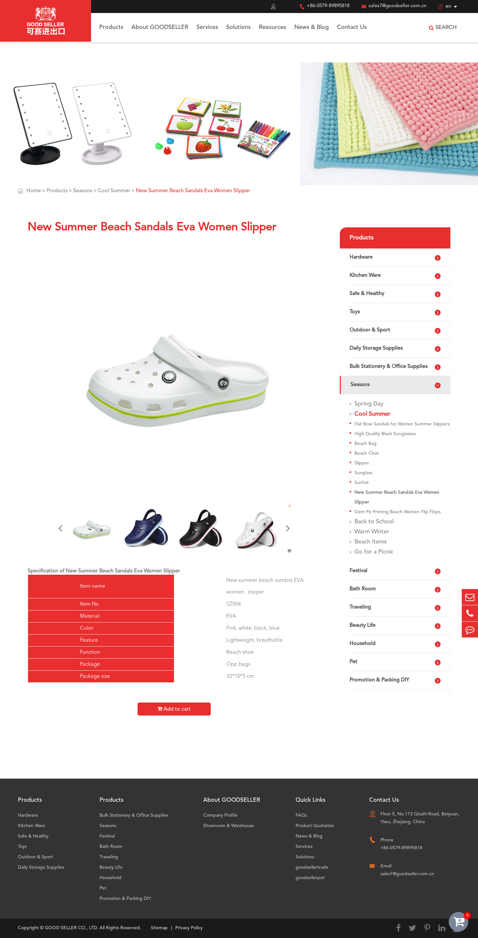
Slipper (361, 463)
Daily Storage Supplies (376, 348)
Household (363, 643)
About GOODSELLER (159, 27)
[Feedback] (470, 629)
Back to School (374, 522)
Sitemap (159, 928)
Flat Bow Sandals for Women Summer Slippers (402, 424)
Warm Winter (371, 532)
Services (207, 27)
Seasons (82, 191)
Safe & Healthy (367, 293)
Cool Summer (114, 191)
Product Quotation (315, 826)
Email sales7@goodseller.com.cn (407, 870)
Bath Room (363, 589)
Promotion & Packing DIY (379, 680)
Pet (353, 661)
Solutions (238, 27)
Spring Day (368, 404)
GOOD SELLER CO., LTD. (71, 928)
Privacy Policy (189, 928)
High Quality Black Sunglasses (385, 434)
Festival (358, 570)
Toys (355, 312)
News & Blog (311, 27)
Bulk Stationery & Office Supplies (389, 366)
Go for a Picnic (373, 552)
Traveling (360, 607)
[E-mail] (470, 597)
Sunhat (361, 482)
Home (33, 191)
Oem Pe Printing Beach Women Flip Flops (397, 512)
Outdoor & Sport (370, 330)
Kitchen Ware (365, 275)
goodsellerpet (310, 878)
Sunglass (363, 473)
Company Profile (220, 815)
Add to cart (176, 709)
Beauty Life (363, 625)
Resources (272, 27)
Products (111, 27)
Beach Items (370, 542)
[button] (60, 528)
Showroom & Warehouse (228, 826)
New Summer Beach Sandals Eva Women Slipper (193, 191)
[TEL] (470, 613)
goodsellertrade (312, 867)
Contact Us (352, 27)
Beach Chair (366, 453)
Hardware (361, 257)
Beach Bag (365, 443)
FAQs (301, 815)
